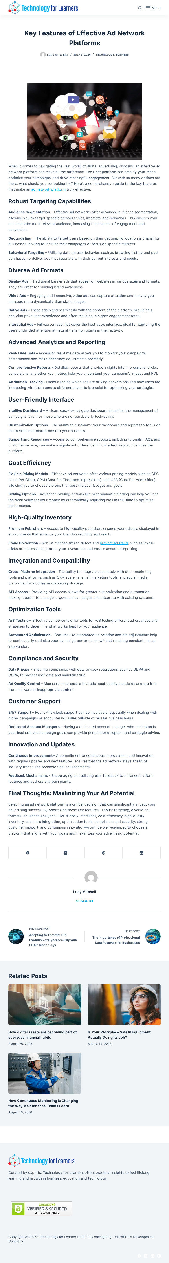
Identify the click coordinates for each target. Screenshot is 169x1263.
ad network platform (48, 189)
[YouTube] (159, 1256)
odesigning (102, 1237)
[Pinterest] (104, 852)
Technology (105, 54)
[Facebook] (28, 852)
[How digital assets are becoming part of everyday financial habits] (44, 1004)
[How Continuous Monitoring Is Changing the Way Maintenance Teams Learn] (44, 1073)
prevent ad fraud (114, 543)
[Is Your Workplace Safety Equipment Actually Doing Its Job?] (124, 1004)
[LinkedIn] (142, 852)
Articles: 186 (84, 900)
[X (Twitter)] (66, 852)
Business (122, 54)
